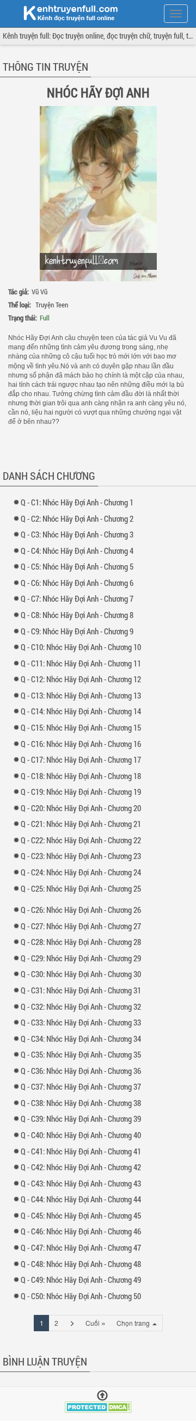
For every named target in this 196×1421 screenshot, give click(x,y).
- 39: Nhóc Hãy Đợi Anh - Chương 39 (83, 1118)
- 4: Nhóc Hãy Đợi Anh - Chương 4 (79, 550)
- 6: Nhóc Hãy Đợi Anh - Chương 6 (79, 582)
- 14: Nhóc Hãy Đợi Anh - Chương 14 (83, 711)
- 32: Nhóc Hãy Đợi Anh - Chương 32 (83, 1006)
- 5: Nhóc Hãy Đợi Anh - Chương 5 (79, 566)
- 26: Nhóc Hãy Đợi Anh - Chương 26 (83, 909)
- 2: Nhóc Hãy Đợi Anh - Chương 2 (79, 518)
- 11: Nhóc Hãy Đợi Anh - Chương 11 (83, 663)
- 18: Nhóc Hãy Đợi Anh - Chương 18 (83, 775)
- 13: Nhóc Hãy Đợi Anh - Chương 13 (83, 695)
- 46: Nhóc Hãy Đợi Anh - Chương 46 (83, 1231)
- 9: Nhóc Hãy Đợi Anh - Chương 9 (79, 631)
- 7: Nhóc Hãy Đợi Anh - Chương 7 (79, 598)
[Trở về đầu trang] (102, 1396)
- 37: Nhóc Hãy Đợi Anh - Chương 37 (83, 1086)
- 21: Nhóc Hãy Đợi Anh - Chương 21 (83, 823)
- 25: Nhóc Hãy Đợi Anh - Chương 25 (83, 888)
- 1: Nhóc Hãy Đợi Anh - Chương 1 (79, 502)
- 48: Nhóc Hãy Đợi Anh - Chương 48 (83, 1263)
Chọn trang (134, 1322)
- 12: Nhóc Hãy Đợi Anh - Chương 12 (83, 679)
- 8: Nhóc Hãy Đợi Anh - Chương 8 (79, 614)
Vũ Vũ (39, 291)
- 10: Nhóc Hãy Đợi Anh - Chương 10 (83, 646)
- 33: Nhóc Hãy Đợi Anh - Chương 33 (83, 1022)
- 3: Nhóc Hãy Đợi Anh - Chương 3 (79, 534)
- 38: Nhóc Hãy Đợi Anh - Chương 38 (83, 1102)
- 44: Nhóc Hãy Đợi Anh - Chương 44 (83, 1199)
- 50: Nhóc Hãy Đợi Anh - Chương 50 (83, 1295)
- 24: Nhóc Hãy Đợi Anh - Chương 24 (83, 872)
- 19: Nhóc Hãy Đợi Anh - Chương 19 (83, 791)
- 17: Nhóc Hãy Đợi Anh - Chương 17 (83, 759)
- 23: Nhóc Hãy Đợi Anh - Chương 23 (83, 855)
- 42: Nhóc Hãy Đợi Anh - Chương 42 (83, 1166)
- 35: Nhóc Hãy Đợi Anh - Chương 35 (83, 1054)
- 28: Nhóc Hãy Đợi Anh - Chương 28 (83, 941)
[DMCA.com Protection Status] (98, 1406)
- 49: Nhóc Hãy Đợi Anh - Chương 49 (83, 1279)
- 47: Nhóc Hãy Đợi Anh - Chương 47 (83, 1247)
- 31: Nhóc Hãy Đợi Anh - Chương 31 (83, 990)
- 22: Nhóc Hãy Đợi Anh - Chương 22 (83, 840)
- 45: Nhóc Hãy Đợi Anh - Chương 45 (83, 1215)
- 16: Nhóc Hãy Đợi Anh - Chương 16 (83, 743)
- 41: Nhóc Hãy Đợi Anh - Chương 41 (83, 1151)
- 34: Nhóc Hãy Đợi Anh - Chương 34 (83, 1038)
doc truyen (64, 12)
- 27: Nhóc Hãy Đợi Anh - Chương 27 (83, 925)
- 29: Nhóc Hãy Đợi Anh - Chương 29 (83, 958)
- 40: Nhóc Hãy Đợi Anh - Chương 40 (83, 1134)
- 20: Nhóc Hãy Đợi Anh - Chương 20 (83, 807)
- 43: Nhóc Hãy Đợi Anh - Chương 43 (83, 1183)
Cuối (95, 1322)
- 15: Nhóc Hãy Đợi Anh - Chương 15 (83, 727)
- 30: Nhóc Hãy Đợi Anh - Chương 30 (83, 973)
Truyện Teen (51, 305)
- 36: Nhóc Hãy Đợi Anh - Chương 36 (83, 1070)
